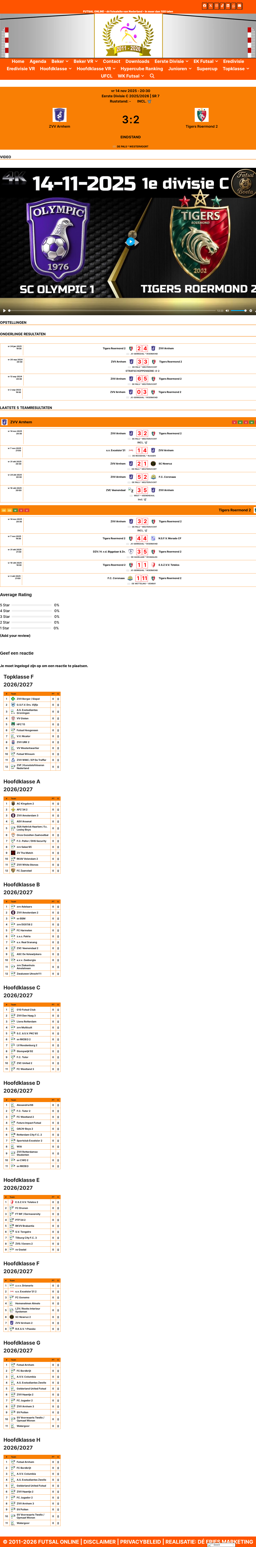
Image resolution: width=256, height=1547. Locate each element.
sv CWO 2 (22, 1160)
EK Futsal (204, 61)
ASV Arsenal (24, 821)
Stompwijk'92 (25, 1051)
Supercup (207, 68)
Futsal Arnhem (25, 1364)
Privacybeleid (140, 1542)
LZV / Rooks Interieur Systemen (27, 1310)
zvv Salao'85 (24, 846)
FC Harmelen (24, 930)
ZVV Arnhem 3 (25, 1406)
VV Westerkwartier (28, 748)
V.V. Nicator (23, 736)
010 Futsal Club (26, 1009)
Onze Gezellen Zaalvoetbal (32, 834)
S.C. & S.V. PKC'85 (27, 1033)
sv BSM (21, 918)
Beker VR (83, 61)
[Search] (152, 75)
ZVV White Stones (27, 864)
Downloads (137, 61)
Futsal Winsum (26, 753)
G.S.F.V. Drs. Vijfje (27, 704)
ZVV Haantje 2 (25, 1394)
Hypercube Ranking (142, 68)
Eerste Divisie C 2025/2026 (126, 96)
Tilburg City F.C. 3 (26, 1237)
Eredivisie (233, 61)
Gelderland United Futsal (31, 1388)
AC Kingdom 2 (25, 803)
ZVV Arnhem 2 (24, 1322)
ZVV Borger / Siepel (28, 698)
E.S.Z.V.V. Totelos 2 (26, 1202)
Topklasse (234, 68)
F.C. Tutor (22, 1057)
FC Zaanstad (24, 870)
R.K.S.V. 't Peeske (25, 1328)
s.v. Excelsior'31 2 (26, 1291)
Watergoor (23, 1425)
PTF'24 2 (20, 1219)
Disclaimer (99, 1542)
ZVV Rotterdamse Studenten (27, 1153)
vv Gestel (20, 1249)
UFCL (107, 76)
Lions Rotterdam (26, 1021)
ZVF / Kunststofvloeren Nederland (30, 767)
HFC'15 (21, 724)
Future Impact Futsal (29, 1122)
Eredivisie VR (21, 68)
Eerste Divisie (169, 61)
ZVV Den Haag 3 (26, 1015)
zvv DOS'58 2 (24, 924)
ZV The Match (25, 852)
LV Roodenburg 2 (27, 1045)
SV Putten (22, 1412)
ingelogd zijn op (27, 666)
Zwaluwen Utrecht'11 (29, 973)
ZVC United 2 (24, 1063)
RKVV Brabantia (24, 1225)
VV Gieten (23, 718)
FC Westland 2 (25, 1116)
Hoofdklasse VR (94, 68)
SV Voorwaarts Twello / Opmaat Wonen (30, 1419)
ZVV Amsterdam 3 (27, 815)
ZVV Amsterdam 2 (27, 912)
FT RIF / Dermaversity (27, 1213)
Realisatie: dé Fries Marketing (209, 1542)
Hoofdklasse (53, 68)
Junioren (177, 68)
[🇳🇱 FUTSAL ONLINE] (128, 35)
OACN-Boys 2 (25, 1128)
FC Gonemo (22, 1297)
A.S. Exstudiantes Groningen (27, 711)
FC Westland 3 (25, 1068)
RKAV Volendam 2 (27, 858)
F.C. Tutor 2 (23, 1110)
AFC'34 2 (22, 809)
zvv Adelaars (24, 906)
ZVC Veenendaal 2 (27, 948)
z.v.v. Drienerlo (24, 1285)
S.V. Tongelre (23, 1231)
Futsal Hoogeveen (27, 730)
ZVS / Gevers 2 (24, 1243)
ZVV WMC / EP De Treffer (31, 759)
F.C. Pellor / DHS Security (31, 840)
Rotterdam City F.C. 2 (29, 1134)
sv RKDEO (23, 1166)
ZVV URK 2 (23, 742)
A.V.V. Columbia (26, 1376)
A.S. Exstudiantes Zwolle (31, 1382)
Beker (58, 61)
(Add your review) (15, 636)
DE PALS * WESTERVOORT (132, 146)
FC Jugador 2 (25, 1400)
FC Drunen (21, 1207)
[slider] (112, 310)
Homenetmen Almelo (27, 1303)
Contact (111, 61)
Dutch (216, 1545)
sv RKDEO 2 (24, 1039)
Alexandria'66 (25, 1104)
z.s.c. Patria (23, 936)
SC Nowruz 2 (23, 1316)
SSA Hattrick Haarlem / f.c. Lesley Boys (32, 828)
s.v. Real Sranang (27, 942)
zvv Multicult (24, 1027)
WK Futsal (128, 76)
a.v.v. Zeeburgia (26, 960)
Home (18, 61)
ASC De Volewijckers (29, 954)
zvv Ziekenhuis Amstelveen (26, 967)
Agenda (38, 61)
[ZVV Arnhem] (59, 119)
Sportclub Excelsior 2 (29, 1140)
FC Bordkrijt (24, 1370)
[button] (67, 61)
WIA (19, 1146)
